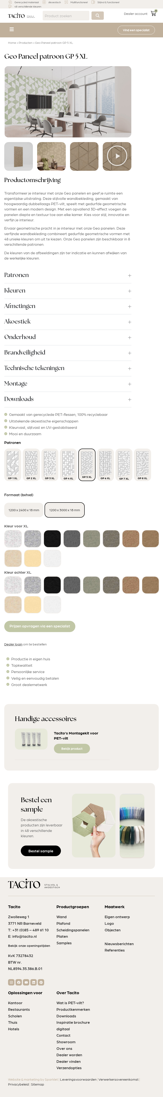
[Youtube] (26, 982)
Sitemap (37, 1084)
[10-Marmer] (13, 538)
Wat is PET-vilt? (70, 1002)
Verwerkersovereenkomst (118, 1079)
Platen (62, 936)
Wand (61, 916)
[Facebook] (18, 982)
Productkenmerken (73, 1009)
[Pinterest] (41, 982)
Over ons (64, 1048)
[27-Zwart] (52, 538)
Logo (109, 923)
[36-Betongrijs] (32, 538)
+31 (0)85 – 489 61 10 (30, 930)
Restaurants (19, 1009)
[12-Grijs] (72, 538)
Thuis (12, 1022)
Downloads (66, 1016)
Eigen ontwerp (117, 916)
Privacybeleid (18, 1084)
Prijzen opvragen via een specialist (40, 626)
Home (12, 42)
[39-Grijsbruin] (111, 538)
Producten (25, 42)
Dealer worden (69, 1054)
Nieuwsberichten (119, 943)
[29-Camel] (130, 538)
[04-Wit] (52, 558)
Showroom (66, 1041)
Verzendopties (69, 1067)
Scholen (15, 1016)
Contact (63, 1035)
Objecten (113, 930)
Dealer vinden (68, 1061)
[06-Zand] (150, 538)
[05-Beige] (13, 558)
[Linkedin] (33, 982)
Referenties (115, 950)
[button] (11, 29)
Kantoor (15, 1002)
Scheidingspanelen (72, 930)
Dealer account (136, 13)
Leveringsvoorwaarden (78, 1079)
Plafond (63, 923)
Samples (64, 942)
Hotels (13, 1028)
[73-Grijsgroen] (91, 538)
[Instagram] (11, 982)
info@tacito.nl (24, 936)
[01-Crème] (32, 558)
